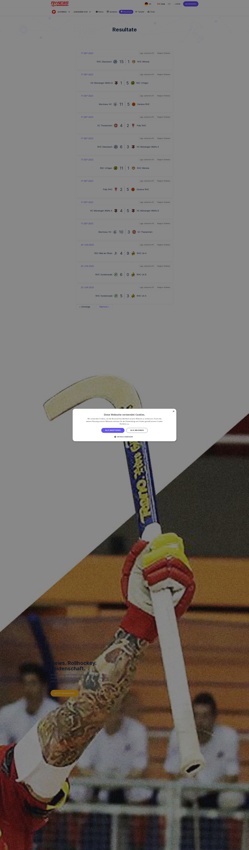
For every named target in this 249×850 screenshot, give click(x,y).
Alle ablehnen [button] (137, 430)
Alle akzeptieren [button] (113, 430)
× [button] (173, 411)
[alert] (124, 425)
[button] (124, 437)
